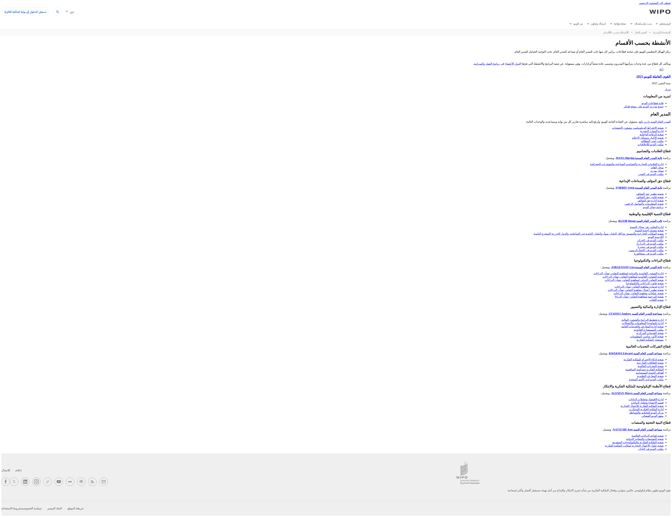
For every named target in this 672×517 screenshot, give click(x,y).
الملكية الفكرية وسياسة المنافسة (644, 369)
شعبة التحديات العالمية (651, 366)
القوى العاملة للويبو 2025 (653, 76)
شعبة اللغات (656, 299)
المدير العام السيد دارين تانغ (655, 121)
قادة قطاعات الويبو (653, 103)
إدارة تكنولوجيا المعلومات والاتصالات (643, 323)
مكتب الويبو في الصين (651, 174)
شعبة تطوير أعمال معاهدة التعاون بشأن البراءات (636, 289)
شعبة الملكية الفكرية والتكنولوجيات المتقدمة (638, 442)
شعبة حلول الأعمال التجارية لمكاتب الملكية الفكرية (634, 445)
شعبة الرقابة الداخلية (652, 134)
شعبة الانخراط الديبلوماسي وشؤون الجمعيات (638, 127)
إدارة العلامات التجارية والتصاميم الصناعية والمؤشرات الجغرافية (627, 164)
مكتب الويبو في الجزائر (650, 240)
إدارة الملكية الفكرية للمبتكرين (646, 409)
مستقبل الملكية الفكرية (650, 339)
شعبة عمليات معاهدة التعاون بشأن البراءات (639, 293)
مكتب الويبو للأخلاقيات (651, 144)
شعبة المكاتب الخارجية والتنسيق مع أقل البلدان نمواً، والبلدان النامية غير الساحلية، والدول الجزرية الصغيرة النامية (599, 233)
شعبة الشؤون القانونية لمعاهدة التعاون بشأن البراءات (633, 276)
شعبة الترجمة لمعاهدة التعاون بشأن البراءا (639, 296)
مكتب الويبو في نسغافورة (649, 253)
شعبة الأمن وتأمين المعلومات (647, 336)
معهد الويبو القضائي (652, 415)
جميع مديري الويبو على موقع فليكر (644, 106)
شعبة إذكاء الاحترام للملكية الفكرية (644, 359)
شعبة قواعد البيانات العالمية (648, 435)
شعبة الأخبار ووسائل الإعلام (648, 137)
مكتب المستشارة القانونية (649, 329)
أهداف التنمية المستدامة (650, 372)
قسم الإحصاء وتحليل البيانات (647, 402)
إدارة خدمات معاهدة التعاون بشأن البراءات (639, 286)
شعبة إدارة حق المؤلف (651, 200)
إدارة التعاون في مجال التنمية (647, 227)
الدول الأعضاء (513, 63)
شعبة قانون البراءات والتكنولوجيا (645, 283)
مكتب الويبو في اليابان (651, 448)
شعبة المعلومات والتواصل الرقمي (644, 203)
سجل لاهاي (657, 167)
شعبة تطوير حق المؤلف (650, 193)
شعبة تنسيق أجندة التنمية (649, 230)
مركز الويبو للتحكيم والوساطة (646, 412)
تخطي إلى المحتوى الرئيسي (655, 3)
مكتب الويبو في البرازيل (650, 243)
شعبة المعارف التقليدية (650, 376)
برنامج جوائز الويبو (653, 207)
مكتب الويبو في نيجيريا (651, 246)
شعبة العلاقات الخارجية (650, 362)
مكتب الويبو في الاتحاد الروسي (646, 250)
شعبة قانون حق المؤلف (650, 197)
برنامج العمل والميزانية (487, 63)
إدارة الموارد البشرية (652, 131)
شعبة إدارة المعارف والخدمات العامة (642, 326)
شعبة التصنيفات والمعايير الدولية (645, 439)
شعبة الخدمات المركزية (650, 333)
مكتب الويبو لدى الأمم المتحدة (646, 379)
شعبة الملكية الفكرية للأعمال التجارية (642, 405)
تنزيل (668, 89)
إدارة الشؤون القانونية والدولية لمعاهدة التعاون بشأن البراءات (628, 273)
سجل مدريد (657, 170)
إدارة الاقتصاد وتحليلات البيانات (646, 399)
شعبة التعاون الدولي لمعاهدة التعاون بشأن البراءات (634, 280)
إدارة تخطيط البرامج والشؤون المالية (642, 319)
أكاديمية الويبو (656, 237)
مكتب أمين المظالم (652, 141)
